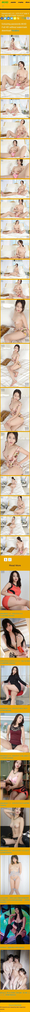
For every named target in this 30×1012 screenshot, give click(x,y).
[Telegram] (11, 18)
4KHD (5, 2)
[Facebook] (1, 18)
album (28, 2)
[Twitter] (5, 18)
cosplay (20, 2)
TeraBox (15, 30)
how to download (15, 1005)
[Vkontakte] (8, 18)
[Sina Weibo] (14, 18)
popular (13, 2)
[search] (2, 6)
